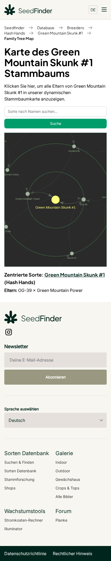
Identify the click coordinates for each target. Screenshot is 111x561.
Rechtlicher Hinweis (72, 553)
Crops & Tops (67, 488)
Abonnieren (56, 377)
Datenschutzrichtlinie (25, 553)
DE (93, 9)
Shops (9, 488)
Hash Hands (14, 33)
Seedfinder (14, 27)
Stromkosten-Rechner (23, 520)
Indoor (61, 462)
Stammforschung (19, 479)
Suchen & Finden (19, 462)
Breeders (75, 27)
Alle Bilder (64, 496)
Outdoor (63, 471)
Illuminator (13, 528)
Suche (55, 123)
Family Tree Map (19, 38)
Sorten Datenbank (20, 471)
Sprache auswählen (21, 409)
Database (45, 27)
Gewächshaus (68, 479)
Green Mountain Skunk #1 (60, 33)
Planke (61, 520)
